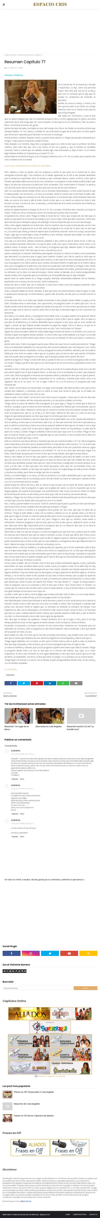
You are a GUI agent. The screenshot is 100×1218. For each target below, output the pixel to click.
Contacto (93, 1214)
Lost (7, 68)
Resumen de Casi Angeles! (27, 1103)
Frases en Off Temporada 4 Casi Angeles (34, 1092)
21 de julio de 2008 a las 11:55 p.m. (23, 754)
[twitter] (50, 953)
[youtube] (69, 953)
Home (68, 1214)
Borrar (22, 779)
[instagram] (31, 953)
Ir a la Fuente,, (11, 669)
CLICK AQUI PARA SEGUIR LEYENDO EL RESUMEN (27, 165)
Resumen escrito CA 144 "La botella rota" (80, 728)
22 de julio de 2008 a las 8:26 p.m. (22, 823)
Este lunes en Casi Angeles (49, 726)
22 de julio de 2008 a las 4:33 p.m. (22, 789)
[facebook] (12, 953)
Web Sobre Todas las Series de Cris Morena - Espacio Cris (26, 1214)
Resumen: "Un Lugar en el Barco (17, 728)
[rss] (88, 953)
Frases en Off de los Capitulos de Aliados (34, 1115)
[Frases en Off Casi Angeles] (69, 1155)
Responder (15, 779)
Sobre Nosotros (80, 1214)
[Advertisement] (50, 31)
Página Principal (10, 55)
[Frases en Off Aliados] (30, 1155)
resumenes (22, 55)
